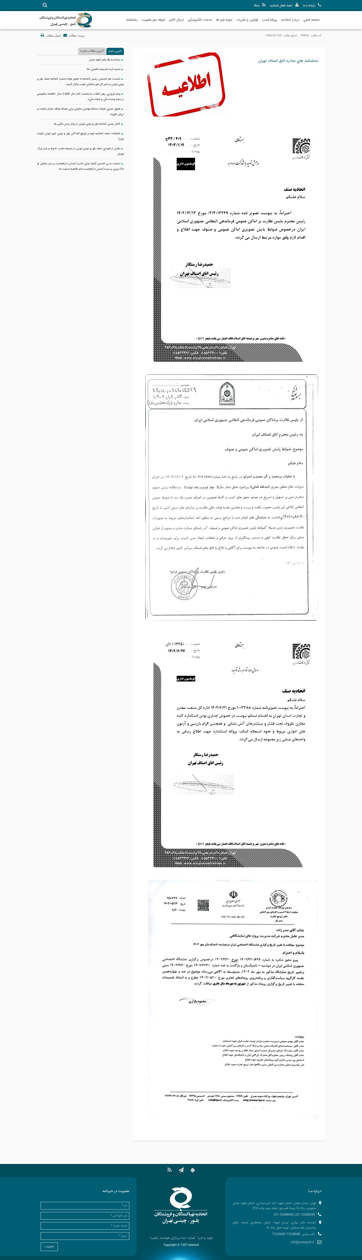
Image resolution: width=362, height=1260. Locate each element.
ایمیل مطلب (53, 35)
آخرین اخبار (115, 51)
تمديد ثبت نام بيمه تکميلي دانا (103, 69)
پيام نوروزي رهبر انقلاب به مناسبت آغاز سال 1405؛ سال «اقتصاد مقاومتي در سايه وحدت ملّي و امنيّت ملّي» (80, 97)
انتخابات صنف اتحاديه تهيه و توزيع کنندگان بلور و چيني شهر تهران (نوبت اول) (80, 136)
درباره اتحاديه (290, 20)
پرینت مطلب (76, 35)
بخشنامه (131, 20)
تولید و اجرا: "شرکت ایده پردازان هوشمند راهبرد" (181, 1238)
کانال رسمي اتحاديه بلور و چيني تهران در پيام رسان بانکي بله (87, 124)
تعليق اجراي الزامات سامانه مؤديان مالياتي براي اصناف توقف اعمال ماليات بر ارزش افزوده (80, 112)
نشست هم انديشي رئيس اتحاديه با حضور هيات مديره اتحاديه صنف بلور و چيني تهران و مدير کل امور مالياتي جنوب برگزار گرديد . (80, 82)
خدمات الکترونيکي (200, 20)
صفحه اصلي (311, 20)
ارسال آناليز (176, 20)
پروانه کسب (269, 20)
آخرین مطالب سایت (92, 51)
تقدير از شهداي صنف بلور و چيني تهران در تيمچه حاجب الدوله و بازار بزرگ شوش (80, 151)
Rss (257, 5)
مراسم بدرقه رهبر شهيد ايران (104, 60)
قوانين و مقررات (247, 20)
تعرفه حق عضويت (153, 20)
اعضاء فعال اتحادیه (281, 5)
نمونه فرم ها (224, 20)
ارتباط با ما (309, 5)
